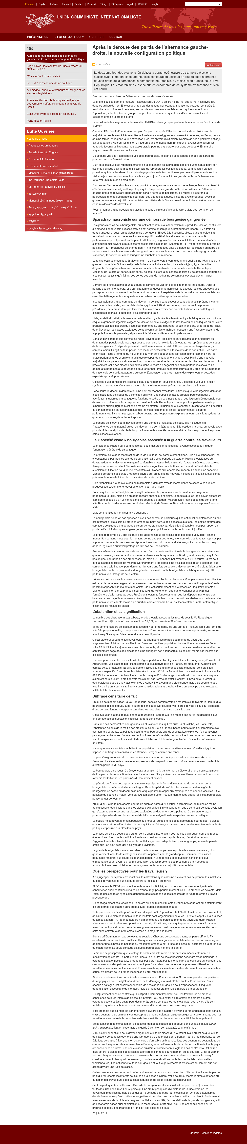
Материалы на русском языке (47, 187)
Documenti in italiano (41, 159)
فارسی (154, 4)
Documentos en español (43, 166)
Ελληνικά (117, 4)
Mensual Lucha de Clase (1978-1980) (51, 173)
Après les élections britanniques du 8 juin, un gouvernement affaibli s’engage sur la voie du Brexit (54, 103)
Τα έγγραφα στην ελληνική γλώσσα (52, 207)
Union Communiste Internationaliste (99, 17)
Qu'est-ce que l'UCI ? (68, 37)
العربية (130, 4)
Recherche (96, 37)
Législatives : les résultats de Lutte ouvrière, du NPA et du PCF (55, 67)
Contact (115, 37)
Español (66, 4)
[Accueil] (40, 21)
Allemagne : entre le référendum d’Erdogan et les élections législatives (56, 91)
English (42, 4)
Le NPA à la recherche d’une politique (49, 83)
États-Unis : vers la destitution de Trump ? (51, 114)
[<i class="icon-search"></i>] (218, 4)
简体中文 (142, 4)
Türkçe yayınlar (37, 193)
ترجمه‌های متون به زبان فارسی (45, 228)
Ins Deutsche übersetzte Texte (46, 180)
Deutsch (79, 4)
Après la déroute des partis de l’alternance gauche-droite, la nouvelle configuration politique (56, 57)
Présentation (37, 37)
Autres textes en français (43, 145)
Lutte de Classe (37, 138)
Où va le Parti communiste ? (43, 76)
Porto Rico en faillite (39, 120)
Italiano (54, 4)
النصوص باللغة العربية (40, 214)
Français (29, 4)
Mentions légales (211, 1133)
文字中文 (33, 221)
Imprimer (214, 65)
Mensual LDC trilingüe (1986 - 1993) (50, 200)
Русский (91, 4)
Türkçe (103, 4)
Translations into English (43, 152)
